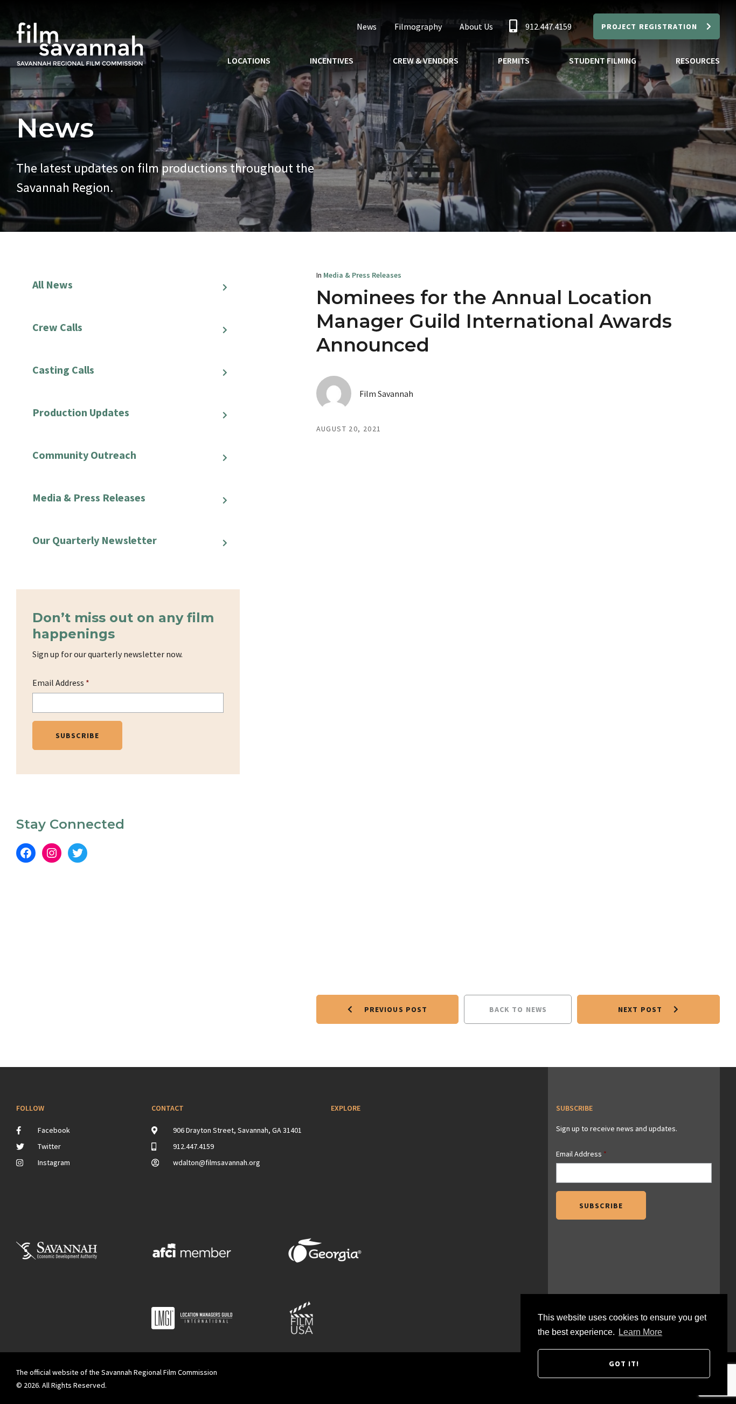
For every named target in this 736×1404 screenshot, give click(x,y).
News (367, 26)
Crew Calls (57, 327)
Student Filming (602, 60)
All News (52, 284)
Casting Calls (63, 369)
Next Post (641, 1009)
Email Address (60, 682)
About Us (476, 26)
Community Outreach (84, 455)
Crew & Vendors (426, 60)
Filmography (418, 26)
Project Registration (649, 26)
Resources (698, 60)
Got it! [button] (624, 1363)
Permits (514, 60)
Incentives (331, 60)
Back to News (518, 1009)
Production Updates (80, 412)
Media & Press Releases (88, 497)
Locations (248, 60)
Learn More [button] (640, 1332)
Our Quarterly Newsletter (94, 540)
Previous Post (395, 1009)
